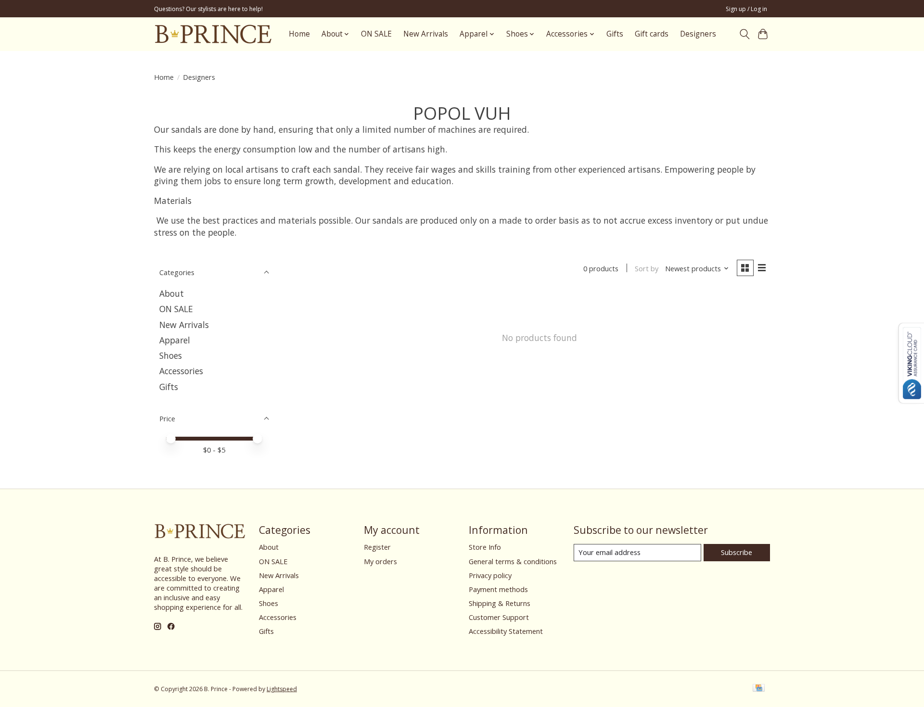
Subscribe (736, 552)
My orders (380, 561)
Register (377, 547)
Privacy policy (490, 575)
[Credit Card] (759, 689)
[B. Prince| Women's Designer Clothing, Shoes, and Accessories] (213, 34)
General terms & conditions (513, 561)
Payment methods (498, 589)
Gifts (614, 34)
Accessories (181, 371)
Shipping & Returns (499, 603)
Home (299, 34)
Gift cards (651, 34)
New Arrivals (425, 34)
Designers (698, 34)
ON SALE (376, 34)
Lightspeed (282, 689)
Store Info (485, 547)
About (171, 293)
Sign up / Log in (746, 9)
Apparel (174, 340)
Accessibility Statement (506, 631)
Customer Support (499, 617)
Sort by (646, 268)
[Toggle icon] (744, 34)
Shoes (170, 355)
